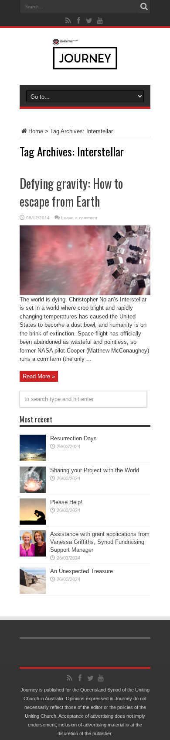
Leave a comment (79, 217)
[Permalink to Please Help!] (33, 522)
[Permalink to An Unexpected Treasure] (33, 591)
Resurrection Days (73, 438)
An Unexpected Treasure (81, 571)
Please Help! (66, 502)
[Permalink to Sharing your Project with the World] (33, 491)
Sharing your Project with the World (94, 470)
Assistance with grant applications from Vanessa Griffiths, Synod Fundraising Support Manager (100, 542)
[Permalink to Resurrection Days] (33, 459)
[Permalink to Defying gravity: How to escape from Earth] (85, 293)
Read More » (39, 376)
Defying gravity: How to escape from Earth (71, 192)
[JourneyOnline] (85, 62)
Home (35, 131)
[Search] (143, 6)
